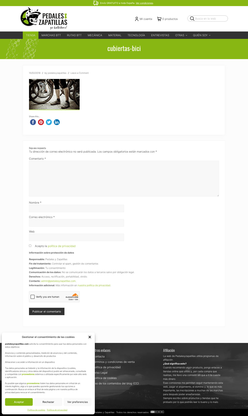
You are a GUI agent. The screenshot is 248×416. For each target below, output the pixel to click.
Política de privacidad (57, 410)
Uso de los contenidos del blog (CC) (116, 383)
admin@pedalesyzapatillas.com (58, 280)
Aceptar (19, 402)
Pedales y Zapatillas (104, 412)
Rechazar (48, 402)
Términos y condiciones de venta (114, 361)
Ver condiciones (144, 3)
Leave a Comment (80, 73)
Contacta (99, 356)
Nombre (35, 202)
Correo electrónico (42, 217)
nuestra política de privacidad (94, 285)
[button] (89, 337)
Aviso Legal (100, 372)
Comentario (37, 158)
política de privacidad (62, 246)
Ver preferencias (77, 402)
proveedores (28, 374)
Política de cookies (36, 410)
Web (32, 231)
